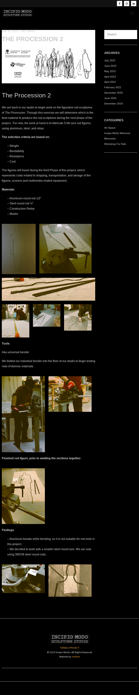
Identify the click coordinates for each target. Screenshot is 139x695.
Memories (110, 138)
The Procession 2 (32, 38)
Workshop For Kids (115, 143)
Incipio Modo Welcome (117, 133)
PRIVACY (74, 647)
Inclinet (76, 656)
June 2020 (110, 98)
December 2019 (113, 103)
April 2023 (110, 76)
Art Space (28, 31)
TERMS (64, 647)
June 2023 (110, 65)
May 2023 (110, 71)
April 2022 (110, 81)
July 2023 (109, 60)
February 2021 (112, 87)
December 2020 (113, 92)
